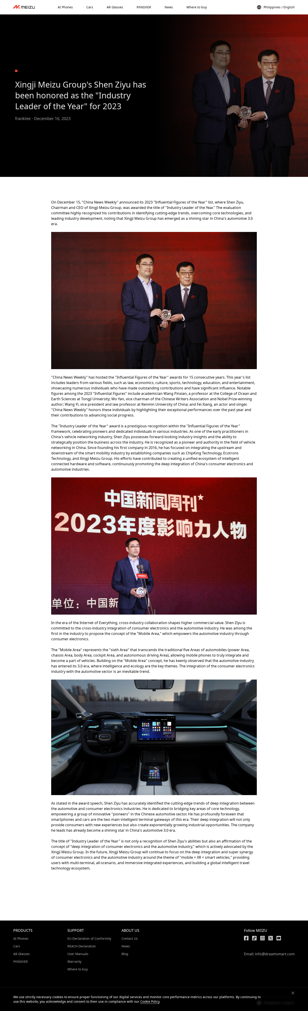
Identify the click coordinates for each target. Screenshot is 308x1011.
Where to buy (77, 969)
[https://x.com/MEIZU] (270, 938)
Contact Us (130, 938)
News (126, 946)
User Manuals (77, 954)
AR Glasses (21, 954)
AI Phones (20, 938)
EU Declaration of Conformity (89, 938)
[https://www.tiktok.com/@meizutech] (254, 938)
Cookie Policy (149, 1001)
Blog (125, 954)
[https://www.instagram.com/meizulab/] (262, 938)
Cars (16, 946)
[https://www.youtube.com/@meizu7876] (278, 938)
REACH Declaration (81, 946)
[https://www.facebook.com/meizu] (246, 938)
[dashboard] (24, 7)
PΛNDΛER (20, 961)
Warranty (74, 961)
